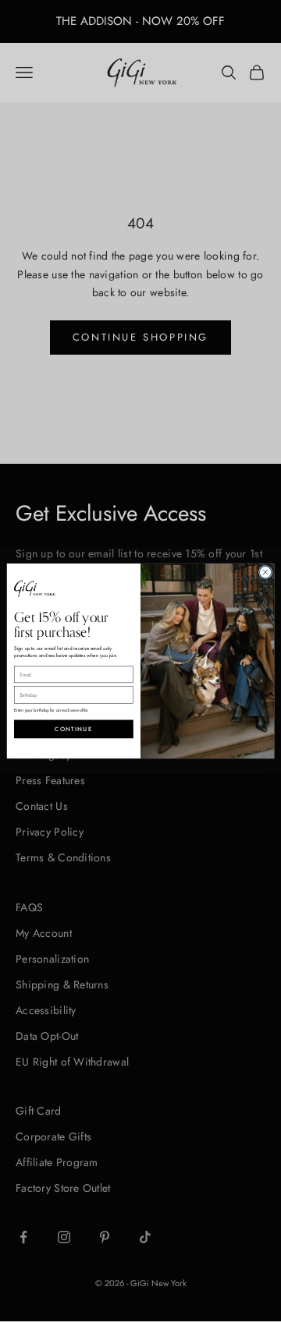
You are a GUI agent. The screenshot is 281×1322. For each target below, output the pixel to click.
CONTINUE (73, 729)
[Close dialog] (265, 572)
